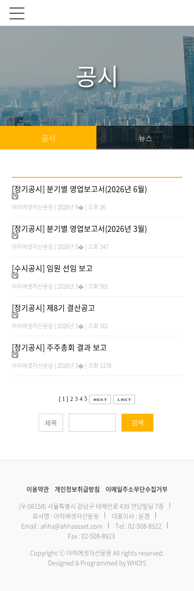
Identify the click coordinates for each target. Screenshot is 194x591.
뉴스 (145, 137)
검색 (137, 422)
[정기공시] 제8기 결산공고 (53, 307)
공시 (48, 137)
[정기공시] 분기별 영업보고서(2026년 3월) (79, 228)
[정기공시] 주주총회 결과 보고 (59, 347)
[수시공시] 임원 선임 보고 (52, 268)
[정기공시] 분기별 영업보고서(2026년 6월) (79, 188)
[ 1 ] (63, 399)
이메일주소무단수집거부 (136, 488)
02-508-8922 (145, 525)
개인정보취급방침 (77, 488)
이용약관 (37, 488)
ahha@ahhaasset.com (71, 525)
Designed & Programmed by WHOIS (97, 562)
